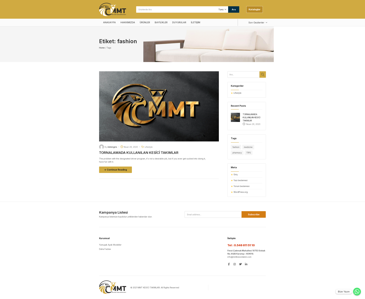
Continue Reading (117, 169)
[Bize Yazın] (357, 291)
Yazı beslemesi (241, 180)
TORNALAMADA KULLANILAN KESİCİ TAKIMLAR (251, 117)
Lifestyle (237, 93)
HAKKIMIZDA (127, 22)
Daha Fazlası (105, 249)
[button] (222, 9)
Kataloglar (254, 9)
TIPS (248, 152)
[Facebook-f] (228, 264)
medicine (248, 147)
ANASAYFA (109, 22)
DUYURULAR (179, 22)
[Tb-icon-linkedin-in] (246, 264)
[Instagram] (234, 264)
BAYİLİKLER (161, 22)
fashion (236, 147)
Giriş (236, 174)
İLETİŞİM (195, 22)
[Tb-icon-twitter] (240, 264)
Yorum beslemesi (242, 186)
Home (102, 47)
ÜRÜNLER (145, 22)
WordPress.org (241, 192)
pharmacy (237, 152)
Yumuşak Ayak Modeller (110, 245)
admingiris (112, 147)
